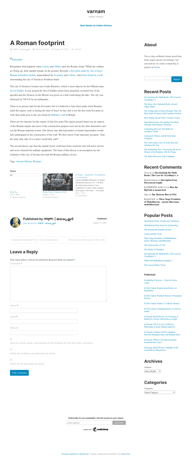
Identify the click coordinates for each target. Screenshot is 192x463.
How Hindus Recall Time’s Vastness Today (162, 117)
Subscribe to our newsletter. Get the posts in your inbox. (96, 418)
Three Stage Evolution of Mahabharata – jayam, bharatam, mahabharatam (162, 201)
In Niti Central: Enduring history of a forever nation (162, 309)
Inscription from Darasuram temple (160, 181)
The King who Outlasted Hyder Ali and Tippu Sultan (160, 105)
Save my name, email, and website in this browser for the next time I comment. (51, 343)
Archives (148, 367)
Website (14, 328)
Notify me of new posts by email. (27, 363)
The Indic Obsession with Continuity (159, 156)
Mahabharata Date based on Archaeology (161, 225)
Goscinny (58, 75)
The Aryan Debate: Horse (155, 265)
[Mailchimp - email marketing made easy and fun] (96, 431)
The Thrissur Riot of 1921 (164, 194)
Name (14, 305)
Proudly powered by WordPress (75, 454)
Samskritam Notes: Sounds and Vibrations (161, 220)
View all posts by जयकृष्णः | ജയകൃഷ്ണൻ (39, 223)
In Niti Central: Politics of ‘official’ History (161, 303)
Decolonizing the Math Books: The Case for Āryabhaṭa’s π (162, 98)
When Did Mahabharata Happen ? (158, 260)
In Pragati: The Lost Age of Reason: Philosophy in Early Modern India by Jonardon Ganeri (159, 325)
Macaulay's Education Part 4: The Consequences (35, 240)
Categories (148, 388)
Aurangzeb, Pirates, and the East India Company (160, 137)
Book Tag (13, 192)
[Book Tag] (25, 182)
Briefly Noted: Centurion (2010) (55, 192)
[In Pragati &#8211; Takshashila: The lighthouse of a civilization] (91, 185)
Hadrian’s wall (58, 114)
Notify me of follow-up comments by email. (32, 353)
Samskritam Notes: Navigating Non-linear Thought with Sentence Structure (161, 123)
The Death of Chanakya (154, 249)
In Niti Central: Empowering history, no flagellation (160, 289)
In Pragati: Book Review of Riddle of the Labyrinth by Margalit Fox (161, 348)
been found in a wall (92, 75)
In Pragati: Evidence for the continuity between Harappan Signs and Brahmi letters (162, 333)
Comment (16, 263)
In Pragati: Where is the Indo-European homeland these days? (160, 340)
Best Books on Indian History (96, 25)
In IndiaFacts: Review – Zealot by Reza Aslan (160, 281)
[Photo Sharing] (16, 59)
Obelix (57, 66)
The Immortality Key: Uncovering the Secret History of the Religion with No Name (162, 150)
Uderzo (72, 75)
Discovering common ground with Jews (86, 240)
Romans (37, 161)
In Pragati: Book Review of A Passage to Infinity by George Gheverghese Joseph (161, 317)
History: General (42, 49)
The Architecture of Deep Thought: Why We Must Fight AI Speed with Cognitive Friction (162, 112)
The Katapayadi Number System (157, 229)
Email (14, 316)
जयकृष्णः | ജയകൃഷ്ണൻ (21, 49)
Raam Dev (125, 454)
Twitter (157, 67)
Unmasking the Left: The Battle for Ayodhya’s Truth (158, 130)
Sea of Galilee (17, 90)
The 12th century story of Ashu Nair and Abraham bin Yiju (161, 143)
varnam (96, 11)
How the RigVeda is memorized (161, 188)
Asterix (45, 66)
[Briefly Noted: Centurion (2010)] (58, 182)
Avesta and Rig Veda (153, 233)
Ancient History (24, 161)
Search (176, 79)
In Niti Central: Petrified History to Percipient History (163, 296)
